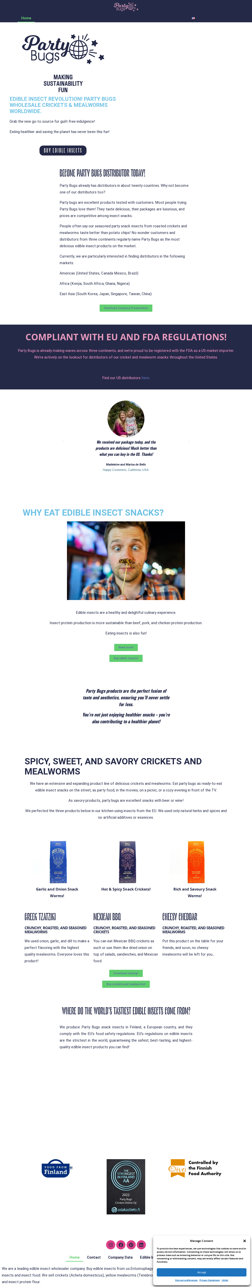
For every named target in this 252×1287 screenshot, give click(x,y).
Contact (94, 1257)
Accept (201, 1272)
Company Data (120, 1257)
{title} (225, 1280)
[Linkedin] (141, 1244)
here (145, 378)
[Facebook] (120, 1244)
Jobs (92, 18)
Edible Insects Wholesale (148, 18)
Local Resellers (52, 18)
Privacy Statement (209, 1280)
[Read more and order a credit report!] (125, 1186)
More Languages (216, 18)
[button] (244, 1241)
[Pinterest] (131, 1244)
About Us (112, 18)
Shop (76, 18)
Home (26, 18)
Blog (180, 18)
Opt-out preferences (186, 1280)
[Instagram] (110, 1244)
